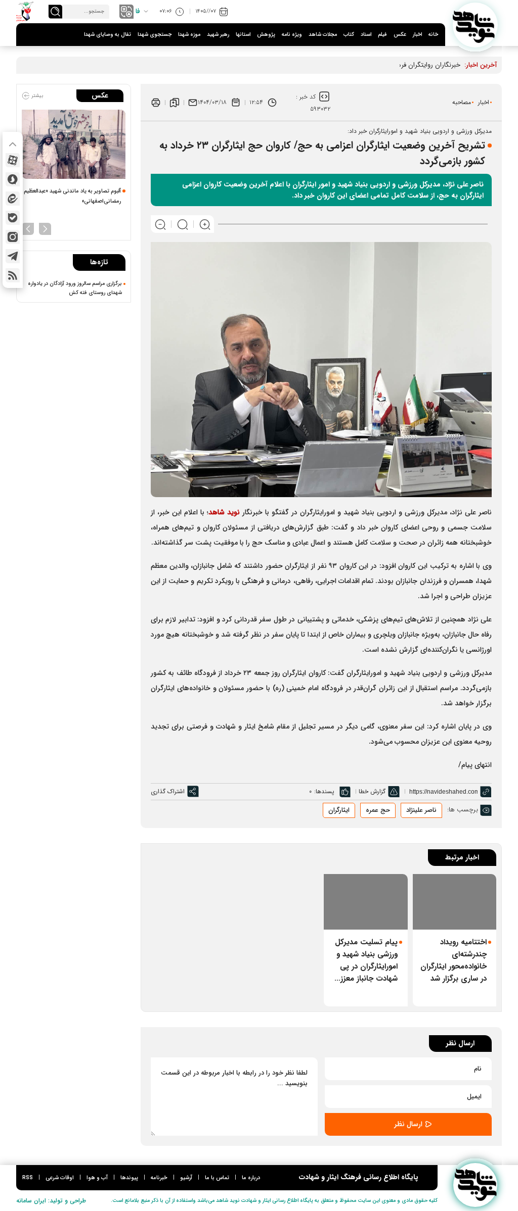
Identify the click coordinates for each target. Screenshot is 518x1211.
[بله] (13, 218)
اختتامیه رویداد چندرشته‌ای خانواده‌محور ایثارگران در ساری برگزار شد (453, 960)
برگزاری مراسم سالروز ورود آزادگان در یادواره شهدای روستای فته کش (75, 288)
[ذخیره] (174, 102)
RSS (27, 1178)
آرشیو (186, 1178)
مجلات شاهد (323, 34)
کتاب (348, 34)
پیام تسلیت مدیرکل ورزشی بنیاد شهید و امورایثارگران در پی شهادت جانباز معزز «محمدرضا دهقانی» (366, 960)
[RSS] (13, 275)
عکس (400, 34)
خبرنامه (159, 1178)
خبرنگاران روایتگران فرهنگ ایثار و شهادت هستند (394, 65)
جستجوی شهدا (154, 34)
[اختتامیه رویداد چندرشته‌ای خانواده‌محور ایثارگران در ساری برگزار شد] (455, 902)
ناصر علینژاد (421, 810)
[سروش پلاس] (13, 179)
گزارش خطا (372, 791)
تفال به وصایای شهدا (107, 34)
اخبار (417, 34)
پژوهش (266, 34)
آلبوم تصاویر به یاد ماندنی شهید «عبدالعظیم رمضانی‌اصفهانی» (72, 196)
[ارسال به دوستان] (193, 102)
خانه (433, 34)
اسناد (366, 34)
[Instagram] (13, 237)
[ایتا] (13, 198)
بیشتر (36, 96)
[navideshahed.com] (475, 25)
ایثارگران (339, 810)
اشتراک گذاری (168, 791)
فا (138, 11)
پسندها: (324, 791)
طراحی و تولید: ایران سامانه (51, 1200)
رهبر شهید (218, 34)
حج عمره (378, 810)
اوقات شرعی (60, 1178)
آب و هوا (97, 1178)
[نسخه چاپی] (156, 102)
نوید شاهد (224, 512)
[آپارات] (13, 160)
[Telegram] (13, 256)
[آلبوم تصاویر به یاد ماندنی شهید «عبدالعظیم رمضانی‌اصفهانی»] (73, 144)
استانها (243, 34)
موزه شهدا (189, 34)
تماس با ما (217, 1178)
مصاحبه (461, 102)
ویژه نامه (292, 34)
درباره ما (251, 1178)
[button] (45, 228)
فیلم (382, 34)
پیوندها (129, 1178)
